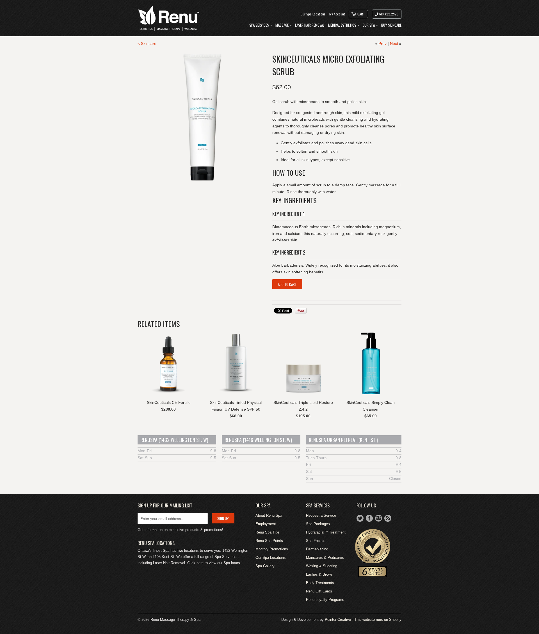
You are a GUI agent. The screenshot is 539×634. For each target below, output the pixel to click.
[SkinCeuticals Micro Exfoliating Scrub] (202, 117)
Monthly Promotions (271, 549)
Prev (382, 43)
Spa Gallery (265, 566)
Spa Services (260, 25)
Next (394, 43)
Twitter (360, 518)
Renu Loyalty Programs (325, 600)
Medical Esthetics (343, 25)
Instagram (378, 518)
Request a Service (321, 515)
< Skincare (147, 43)
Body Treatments (320, 583)
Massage (283, 25)
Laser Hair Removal (309, 25)
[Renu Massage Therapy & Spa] (168, 18)
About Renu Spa (268, 515)
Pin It (301, 310)
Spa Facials (315, 541)
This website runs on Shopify (377, 619)
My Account (337, 14)
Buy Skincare (391, 25)
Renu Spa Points (269, 541)
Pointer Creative (338, 619)
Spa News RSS (387, 518)
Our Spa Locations (313, 14)
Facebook (369, 518)
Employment (265, 524)
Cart (361, 14)
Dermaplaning (317, 549)
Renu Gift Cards (319, 591)
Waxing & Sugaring (321, 566)
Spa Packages (318, 524)
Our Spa (370, 25)
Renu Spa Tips (267, 532)
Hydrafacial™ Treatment (326, 532)
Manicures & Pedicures (325, 557)
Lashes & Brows (319, 574)
